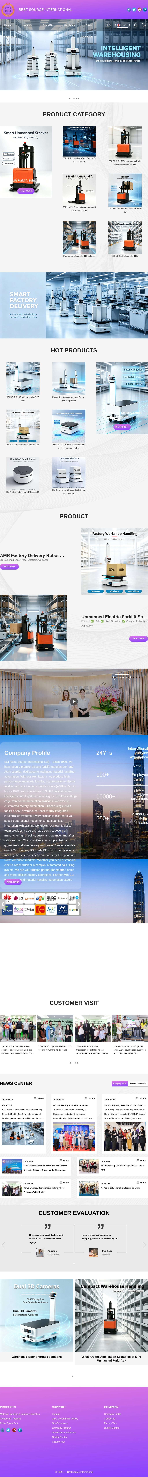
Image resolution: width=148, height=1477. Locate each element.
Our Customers (59, 1423)
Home (7, 25)
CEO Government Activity (65, 1418)
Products (27, 25)
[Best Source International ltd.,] (8, 9)
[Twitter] (8, 1430)
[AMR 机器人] (74, 55)
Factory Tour (58, 1442)
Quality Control (59, 1437)
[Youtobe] (14, 1430)
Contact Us (10, 36)
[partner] (40, 904)
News (89, 25)
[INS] (20, 1430)
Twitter (134, 9)
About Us (48, 25)
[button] (69, 98)
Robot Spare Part (9, 1423)
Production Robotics (10, 1418)
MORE (41, 1098)
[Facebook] (2, 1430)
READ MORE (9, 567)
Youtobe (140, 9)
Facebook (129, 9)
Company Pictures (61, 1428)
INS (145, 9)
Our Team (69, 25)
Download (86, 36)
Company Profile (112, 1414)
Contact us (109, 1418)
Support (56, 1414)
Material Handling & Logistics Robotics (20, 1414)
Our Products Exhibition (64, 1432)
